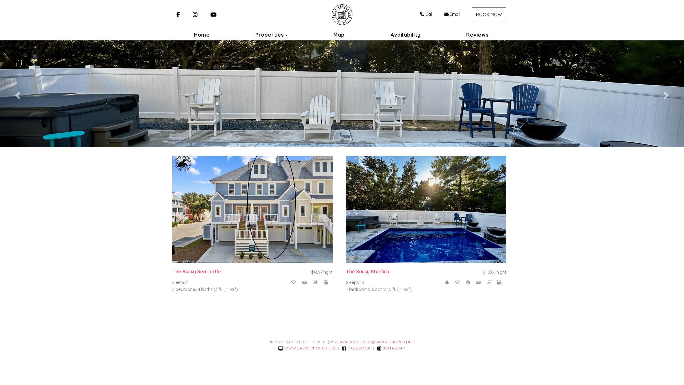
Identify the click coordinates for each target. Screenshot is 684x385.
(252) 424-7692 (343, 342)
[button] (17, 93)
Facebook (359, 348)
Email (455, 14)
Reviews (477, 35)
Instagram (394, 348)
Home (202, 35)
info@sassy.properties (388, 342)
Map (339, 35)
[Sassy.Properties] (341, 14)
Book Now (489, 14)
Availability (405, 35)
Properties (269, 35)
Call (429, 14)
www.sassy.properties (310, 348)
